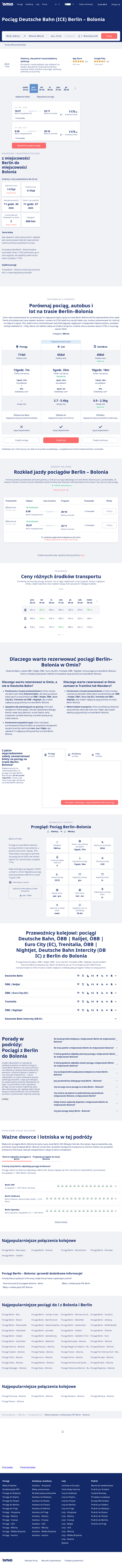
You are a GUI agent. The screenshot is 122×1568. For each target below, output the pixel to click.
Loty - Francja (68, 1520)
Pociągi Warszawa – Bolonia (73, 1341)
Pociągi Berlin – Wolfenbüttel (104, 1325)
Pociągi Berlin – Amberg (101, 1320)
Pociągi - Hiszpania (11, 1512)
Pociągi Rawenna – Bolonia (103, 1368)
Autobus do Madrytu (41, 1497)
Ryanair (65, 1543)
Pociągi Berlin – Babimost (42, 1341)
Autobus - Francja (40, 1520)
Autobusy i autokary (42, 1481)
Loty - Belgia (67, 1523)
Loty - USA (66, 1527)
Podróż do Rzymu (99, 1512)
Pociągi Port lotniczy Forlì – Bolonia (106, 1352)
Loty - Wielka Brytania (72, 1535)
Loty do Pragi (68, 1508)
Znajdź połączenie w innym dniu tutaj (61, 539)
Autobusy (29, 4)
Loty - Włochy (68, 1531)
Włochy (21, 1414)
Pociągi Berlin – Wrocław (102, 1250)
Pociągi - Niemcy (10, 1516)
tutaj (82, 555)
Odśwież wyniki (59, 490)
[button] (56, 36)
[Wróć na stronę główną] (9, 4)
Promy (44, 4)
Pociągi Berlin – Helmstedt (13, 1330)
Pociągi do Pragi (10, 1508)
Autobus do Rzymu (41, 1501)
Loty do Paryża (68, 1501)
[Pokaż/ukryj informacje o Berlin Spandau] (115, 1211)
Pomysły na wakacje (100, 1497)
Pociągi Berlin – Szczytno (102, 1314)
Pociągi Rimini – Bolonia (101, 1341)
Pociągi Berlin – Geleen (12, 1336)
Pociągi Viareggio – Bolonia (14, 1368)
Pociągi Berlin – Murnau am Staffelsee (78, 1314)
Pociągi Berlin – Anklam (71, 1330)
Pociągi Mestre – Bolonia (42, 1362)
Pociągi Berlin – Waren (12, 1320)
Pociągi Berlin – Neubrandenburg (46, 1325)
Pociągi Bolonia (35, 1414)
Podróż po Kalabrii (99, 1504)
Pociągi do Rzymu (11, 1497)
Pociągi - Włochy (10, 1527)
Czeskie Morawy (98, 1493)
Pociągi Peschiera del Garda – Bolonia (78, 1362)
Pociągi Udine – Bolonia (12, 1362)
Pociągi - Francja (10, 1520)
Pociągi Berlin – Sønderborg (44, 1336)
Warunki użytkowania (51, 1560)
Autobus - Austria (40, 1535)
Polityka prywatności (74, 1560)
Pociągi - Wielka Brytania (14, 1531)
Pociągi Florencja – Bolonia (14, 1396)
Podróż (94, 1481)
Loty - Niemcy (68, 1516)
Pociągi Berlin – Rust (100, 1336)
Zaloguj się (115, 4)
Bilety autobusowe (40, 1489)
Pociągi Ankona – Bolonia (13, 1346)
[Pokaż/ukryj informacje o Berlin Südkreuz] (115, 1198)
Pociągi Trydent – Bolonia (13, 1352)
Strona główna (8, 1414)
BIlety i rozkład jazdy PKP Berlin (76, 1283)
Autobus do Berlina (41, 1508)
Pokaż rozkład (11, 225)
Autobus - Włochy (40, 1527)
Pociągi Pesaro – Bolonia (13, 1401)
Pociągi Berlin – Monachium (73, 1250)
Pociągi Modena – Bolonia (72, 1396)
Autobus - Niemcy (40, 1516)
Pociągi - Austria (10, 1535)
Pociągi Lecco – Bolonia (41, 1357)
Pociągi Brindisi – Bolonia (102, 1362)
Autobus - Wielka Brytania (44, 1531)
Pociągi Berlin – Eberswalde (14, 1325)
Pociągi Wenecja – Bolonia (102, 1396)
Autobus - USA (38, 1523)
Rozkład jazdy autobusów (44, 1493)
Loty (37, 4)
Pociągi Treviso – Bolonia (72, 1352)
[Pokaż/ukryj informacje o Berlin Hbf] (115, 1186)
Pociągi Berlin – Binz (11, 1314)
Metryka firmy (31, 1560)
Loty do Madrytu (69, 1493)
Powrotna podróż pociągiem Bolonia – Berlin (23, 1283)
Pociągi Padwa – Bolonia (42, 1352)
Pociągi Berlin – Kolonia (41, 1250)
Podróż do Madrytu (100, 1508)
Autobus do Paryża (41, 1504)
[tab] (22, 96)
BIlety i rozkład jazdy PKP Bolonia (18, 1287)
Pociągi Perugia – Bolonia (102, 1357)
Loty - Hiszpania (69, 1512)
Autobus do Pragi (40, 1512)
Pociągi (20, 4)
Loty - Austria (68, 1539)
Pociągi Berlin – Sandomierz (73, 1325)
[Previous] (25, 601)
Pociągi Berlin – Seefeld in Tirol (75, 1336)
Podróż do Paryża (99, 1516)
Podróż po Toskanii (100, 1489)
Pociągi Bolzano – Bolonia (102, 1346)
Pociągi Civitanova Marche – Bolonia (77, 1368)
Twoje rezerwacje (86, 4)
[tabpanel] (81, 784)
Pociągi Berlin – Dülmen (101, 1330)
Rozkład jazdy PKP (11, 1489)
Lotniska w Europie (70, 1485)
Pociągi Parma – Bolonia (72, 1357)
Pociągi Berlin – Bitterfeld (72, 1320)
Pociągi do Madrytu (12, 1493)
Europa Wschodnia (100, 1501)
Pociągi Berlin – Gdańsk (12, 1255)
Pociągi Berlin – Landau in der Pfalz (47, 1314)
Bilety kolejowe (10, 1485)
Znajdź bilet (11, 193)
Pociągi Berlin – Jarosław (42, 1330)
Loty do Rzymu (68, 1497)
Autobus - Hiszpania (41, 1485)
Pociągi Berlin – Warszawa (13, 1250)
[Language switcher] (69, 4)
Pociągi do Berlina (11, 1504)
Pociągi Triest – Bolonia (12, 1357)
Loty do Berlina (69, 1504)
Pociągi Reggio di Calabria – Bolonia (77, 1346)
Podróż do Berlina (99, 1520)
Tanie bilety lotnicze (71, 1489)
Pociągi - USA (9, 1523)
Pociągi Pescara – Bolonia (42, 1346)
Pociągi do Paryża (11, 1501)
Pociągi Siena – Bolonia (41, 1368)
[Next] (75, 88)
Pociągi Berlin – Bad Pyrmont (44, 1320)
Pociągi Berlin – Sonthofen (14, 1341)
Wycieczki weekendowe (102, 1485)
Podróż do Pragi (98, 1523)
